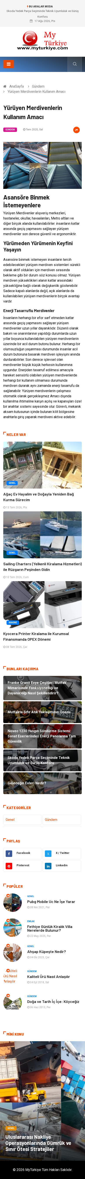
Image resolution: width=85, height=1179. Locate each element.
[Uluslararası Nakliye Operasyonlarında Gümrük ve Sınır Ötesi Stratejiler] (42, 1101)
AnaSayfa (16, 86)
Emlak (30, 921)
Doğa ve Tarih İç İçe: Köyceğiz (53, 1001)
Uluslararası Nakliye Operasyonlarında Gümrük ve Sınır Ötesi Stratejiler (38, 1143)
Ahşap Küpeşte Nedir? (46, 951)
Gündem (38, 86)
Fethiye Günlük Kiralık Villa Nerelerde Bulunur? (49, 928)
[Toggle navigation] (8, 64)
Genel (12, 483)
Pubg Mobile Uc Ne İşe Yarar (51, 901)
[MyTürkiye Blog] (42, 40)
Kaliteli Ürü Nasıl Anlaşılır (48, 976)
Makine (13, 622)
